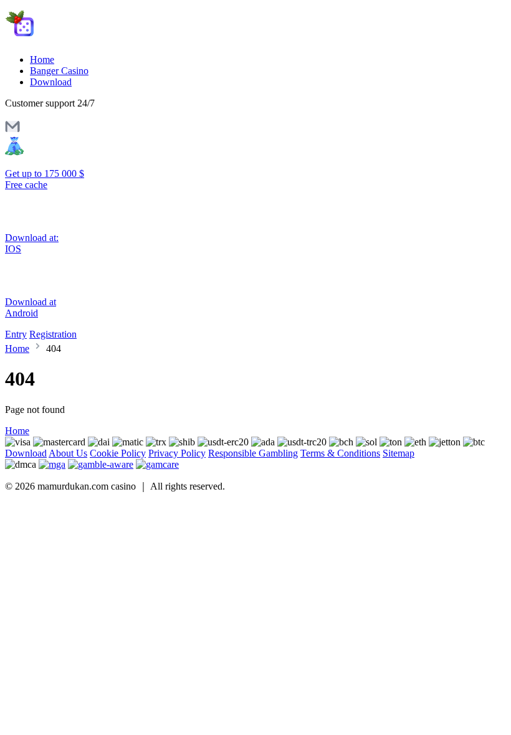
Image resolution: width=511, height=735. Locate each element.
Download (51, 82)
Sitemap (398, 453)
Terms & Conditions (340, 453)
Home (42, 59)
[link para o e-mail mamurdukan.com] (12, 130)
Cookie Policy (118, 453)
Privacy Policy (177, 453)
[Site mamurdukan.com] (57, 38)
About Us (68, 453)
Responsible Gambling (253, 453)
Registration (53, 334)
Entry (16, 334)
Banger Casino (59, 70)
